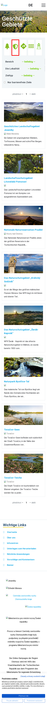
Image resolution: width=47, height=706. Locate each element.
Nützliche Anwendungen (18, 554)
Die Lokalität (12, 68)
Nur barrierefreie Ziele (19, 82)
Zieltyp (9, 75)
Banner (10, 565)
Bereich (9, 61)
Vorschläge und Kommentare (20, 559)
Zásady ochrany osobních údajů (32, 676)
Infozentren (12, 543)
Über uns (11, 537)
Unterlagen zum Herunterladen (21, 548)
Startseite (12, 532)
